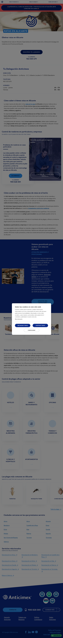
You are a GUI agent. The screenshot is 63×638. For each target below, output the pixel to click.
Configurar (31, 330)
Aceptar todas (40, 325)
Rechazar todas (23, 325)
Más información (18, 319)
